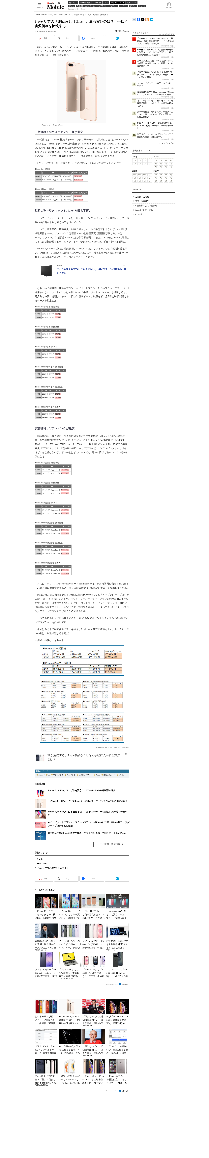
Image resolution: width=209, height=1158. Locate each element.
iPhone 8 (42, 775)
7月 (140, 160)
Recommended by (112, 984)
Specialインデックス (144, 210)
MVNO (121, 775)
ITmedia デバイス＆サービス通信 (134, 19)
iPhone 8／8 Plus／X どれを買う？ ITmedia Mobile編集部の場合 (81, 790)
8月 (135, 160)
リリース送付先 (142, 201)
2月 (145, 163)
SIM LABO (42, 863)
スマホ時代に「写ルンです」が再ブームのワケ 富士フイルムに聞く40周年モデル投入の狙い (155, 114)
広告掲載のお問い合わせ (146, 206)
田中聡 (118, 31)
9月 (171, 160)
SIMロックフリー (85, 775)
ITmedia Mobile (40, 15)
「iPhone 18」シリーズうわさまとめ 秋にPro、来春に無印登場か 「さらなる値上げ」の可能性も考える (155, 41)
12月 (156, 160)
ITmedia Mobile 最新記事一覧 (147, 19)
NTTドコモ (71, 775)
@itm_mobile (143, 19)
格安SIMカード (109, 775)
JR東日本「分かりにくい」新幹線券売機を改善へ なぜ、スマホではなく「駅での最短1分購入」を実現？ (155, 52)
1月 (150, 163)
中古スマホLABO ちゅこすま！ (53, 868)
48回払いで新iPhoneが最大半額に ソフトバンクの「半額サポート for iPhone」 (88, 833)
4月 (135, 163)
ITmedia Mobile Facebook (138, 19)
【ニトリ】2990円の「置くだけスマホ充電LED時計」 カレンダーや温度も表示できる (155, 103)
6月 (145, 160)
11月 (161, 160)
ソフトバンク (58, 775)
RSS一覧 (139, 214)
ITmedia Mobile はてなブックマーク (151, 19)
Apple (98, 775)
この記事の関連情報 (110, 844)
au (49, 775)
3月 (140, 163)
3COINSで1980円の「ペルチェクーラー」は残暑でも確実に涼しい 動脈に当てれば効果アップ (155, 63)
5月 (150, 160)
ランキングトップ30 (165, 143)
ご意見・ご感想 (142, 197)
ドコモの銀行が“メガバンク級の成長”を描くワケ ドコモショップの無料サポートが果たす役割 (155, 74)
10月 (166, 160)
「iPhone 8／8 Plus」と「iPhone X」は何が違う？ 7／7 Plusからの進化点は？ (88, 801)
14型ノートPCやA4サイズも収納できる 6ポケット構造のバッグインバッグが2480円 (155, 125)
